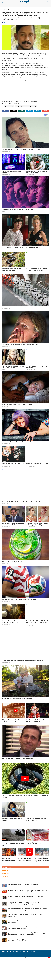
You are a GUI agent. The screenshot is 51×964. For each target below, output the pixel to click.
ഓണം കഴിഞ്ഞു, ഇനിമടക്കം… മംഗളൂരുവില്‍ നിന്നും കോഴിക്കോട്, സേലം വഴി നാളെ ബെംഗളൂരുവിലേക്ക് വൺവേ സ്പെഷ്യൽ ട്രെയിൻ (28, 909)
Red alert (26, 106)
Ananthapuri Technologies (12, 955)
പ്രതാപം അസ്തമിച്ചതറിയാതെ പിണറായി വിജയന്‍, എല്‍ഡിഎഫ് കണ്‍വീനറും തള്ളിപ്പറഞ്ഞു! (26, 915)
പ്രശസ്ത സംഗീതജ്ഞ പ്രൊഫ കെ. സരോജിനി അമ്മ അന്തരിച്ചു (23, 884)
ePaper (12, 5)
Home (3, 9)
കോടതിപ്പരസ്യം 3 (6, 876)
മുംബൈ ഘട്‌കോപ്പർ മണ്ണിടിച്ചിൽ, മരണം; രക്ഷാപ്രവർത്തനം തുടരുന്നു (8, 858)
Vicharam (39, 5)
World (26, 5)
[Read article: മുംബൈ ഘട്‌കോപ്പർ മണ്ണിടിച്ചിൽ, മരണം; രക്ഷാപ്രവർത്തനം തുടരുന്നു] (9, 852)
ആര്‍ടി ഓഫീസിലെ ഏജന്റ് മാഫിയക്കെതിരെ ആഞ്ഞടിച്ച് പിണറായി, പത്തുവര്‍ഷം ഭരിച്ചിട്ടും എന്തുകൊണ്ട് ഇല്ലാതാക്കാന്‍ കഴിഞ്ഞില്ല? (27, 891)
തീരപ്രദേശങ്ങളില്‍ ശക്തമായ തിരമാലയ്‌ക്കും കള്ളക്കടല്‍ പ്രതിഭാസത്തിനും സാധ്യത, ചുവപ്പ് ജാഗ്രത (13, 843)
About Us (3, 951)
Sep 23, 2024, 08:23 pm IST (21, 22)
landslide (17, 106)
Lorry (22, 106)
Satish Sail (7, 106)
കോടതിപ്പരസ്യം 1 (6, 870)
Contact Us (9, 951)
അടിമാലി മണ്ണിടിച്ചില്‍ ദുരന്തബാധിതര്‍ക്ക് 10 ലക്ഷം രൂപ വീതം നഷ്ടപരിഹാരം (36, 842)
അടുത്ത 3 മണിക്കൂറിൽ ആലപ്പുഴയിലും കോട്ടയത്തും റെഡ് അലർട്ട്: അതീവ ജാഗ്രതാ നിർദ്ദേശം (42, 859)
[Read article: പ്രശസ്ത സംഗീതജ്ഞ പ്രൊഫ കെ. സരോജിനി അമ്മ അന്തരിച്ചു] (4, 885)
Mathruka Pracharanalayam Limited (8, 953)
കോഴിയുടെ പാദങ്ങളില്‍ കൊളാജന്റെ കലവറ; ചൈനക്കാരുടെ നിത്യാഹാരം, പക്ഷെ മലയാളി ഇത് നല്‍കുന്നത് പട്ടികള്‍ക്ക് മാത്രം (28, 939)
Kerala (17, 5)
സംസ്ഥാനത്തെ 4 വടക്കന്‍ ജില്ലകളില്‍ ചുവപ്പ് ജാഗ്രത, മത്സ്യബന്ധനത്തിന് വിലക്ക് (24, 858)
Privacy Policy (22, 951)
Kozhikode (32, 22)
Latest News (5, 5)
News (6, 9)
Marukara (32, 5)
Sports (45, 5)
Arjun (31, 106)
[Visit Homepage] (24, 1)
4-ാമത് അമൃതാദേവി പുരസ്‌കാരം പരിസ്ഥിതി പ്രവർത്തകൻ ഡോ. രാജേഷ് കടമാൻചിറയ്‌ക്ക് (25, 921)
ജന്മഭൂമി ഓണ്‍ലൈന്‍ (9, 22)
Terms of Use (15, 951)
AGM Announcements (31, 951)
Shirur (35, 106)
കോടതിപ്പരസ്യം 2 (6, 873)
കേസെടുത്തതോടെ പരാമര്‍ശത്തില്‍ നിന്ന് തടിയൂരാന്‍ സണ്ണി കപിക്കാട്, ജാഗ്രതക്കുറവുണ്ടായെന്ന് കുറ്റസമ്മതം (25, 927)
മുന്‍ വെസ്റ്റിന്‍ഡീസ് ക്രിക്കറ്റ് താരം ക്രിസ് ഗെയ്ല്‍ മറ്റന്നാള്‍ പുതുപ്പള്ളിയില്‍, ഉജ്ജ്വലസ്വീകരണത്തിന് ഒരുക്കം (25, 897)
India (22, 5)
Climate (12, 106)
